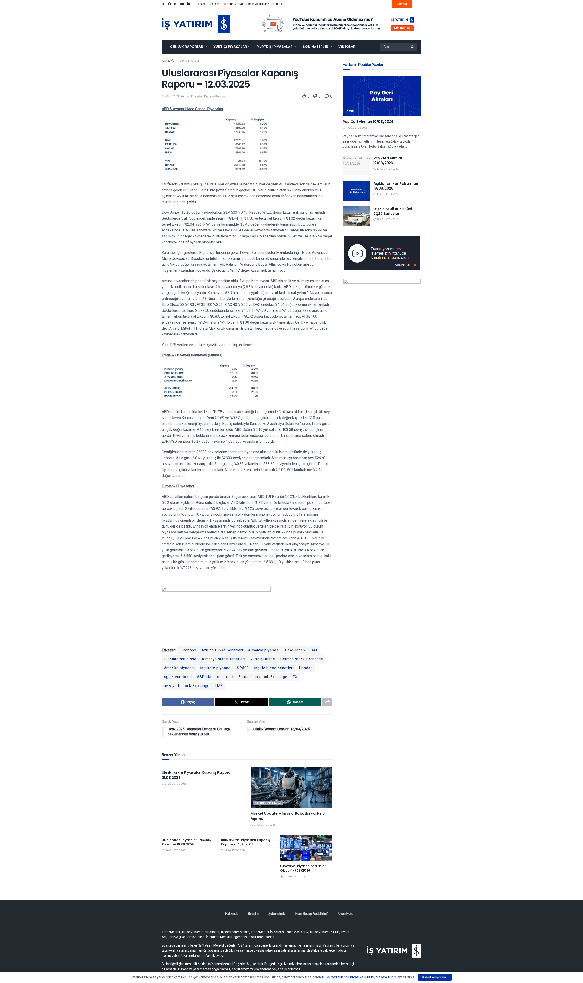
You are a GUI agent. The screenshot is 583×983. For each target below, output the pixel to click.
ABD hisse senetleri (215, 677)
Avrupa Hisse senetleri (222, 650)
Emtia (243, 677)
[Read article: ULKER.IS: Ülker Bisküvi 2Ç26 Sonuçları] (356, 216)
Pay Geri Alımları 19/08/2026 (368, 121)
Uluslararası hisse (180, 659)
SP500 (243, 668)
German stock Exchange (301, 659)
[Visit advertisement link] (338, 24)
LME (219, 686)
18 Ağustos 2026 (175, 850)
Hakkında (201, 3)
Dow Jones (295, 650)
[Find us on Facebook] (169, 4)
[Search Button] (413, 47)
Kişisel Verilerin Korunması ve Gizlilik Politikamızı (356, 977)
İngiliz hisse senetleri (274, 668)
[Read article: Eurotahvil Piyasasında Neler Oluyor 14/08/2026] (306, 848)
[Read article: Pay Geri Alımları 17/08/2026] (356, 165)
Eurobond (187, 650)
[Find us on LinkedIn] (188, 4)
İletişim (214, 3)
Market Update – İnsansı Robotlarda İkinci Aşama (288, 816)
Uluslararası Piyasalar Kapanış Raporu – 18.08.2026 (186, 842)
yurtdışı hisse (263, 659)
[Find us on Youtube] (182, 4)
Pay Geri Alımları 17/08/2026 (388, 160)
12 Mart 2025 (170, 96)
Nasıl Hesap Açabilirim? (254, 3)
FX (295, 677)
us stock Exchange (270, 677)
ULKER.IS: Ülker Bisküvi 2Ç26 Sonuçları (392, 211)
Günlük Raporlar (186, 46)
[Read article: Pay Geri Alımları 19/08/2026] (382, 96)
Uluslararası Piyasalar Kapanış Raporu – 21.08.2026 (198, 775)
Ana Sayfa (168, 60)
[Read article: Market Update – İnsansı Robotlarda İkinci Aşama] (291, 787)
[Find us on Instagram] (175, 4)
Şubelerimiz (229, 3)
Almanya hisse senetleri (223, 659)
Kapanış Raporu (214, 96)
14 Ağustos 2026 (234, 850)
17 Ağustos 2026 (387, 168)
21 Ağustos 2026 (175, 783)
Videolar (346, 46)
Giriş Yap (402, 3)
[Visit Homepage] (196, 24)
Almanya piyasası (264, 650)
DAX (314, 650)
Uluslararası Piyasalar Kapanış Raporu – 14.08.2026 (245, 842)
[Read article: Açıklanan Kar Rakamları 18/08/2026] (356, 191)
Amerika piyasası (179, 668)
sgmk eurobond (178, 677)
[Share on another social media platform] (327, 702)
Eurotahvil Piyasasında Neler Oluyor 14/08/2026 (303, 868)
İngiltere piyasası (216, 668)
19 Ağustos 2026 (356, 127)
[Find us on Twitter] (163, 4)
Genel (288, 856)
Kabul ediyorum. (434, 977)
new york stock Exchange (187, 686)
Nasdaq (306, 668)
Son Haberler (315, 46)
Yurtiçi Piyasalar (230, 46)
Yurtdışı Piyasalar (275, 46)
